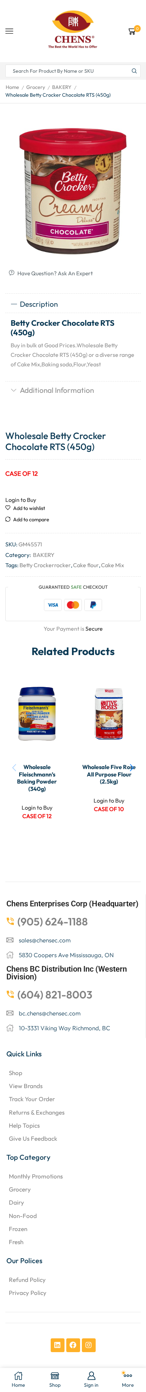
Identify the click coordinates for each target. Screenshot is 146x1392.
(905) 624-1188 (52, 921)
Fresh (16, 1242)
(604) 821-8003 (54, 994)
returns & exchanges (36, 1112)
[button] (132, 767)
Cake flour (86, 565)
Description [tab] (39, 303)
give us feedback (33, 1138)
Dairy (16, 1202)
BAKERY (62, 87)
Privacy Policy (27, 1292)
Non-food (23, 1215)
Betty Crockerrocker (45, 565)
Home (12, 87)
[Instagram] (89, 1345)
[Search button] (134, 71)
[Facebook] (73, 1345)
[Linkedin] (57, 1345)
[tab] (73, 304)
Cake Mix (112, 565)
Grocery (35, 87)
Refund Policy (27, 1279)
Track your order (32, 1099)
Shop (15, 1072)
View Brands (26, 1086)
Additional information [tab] (57, 390)
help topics (24, 1125)
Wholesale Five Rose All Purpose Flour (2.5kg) (109, 774)
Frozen (18, 1228)
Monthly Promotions (36, 1176)
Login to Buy (20, 499)
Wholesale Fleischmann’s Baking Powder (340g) (37, 777)
